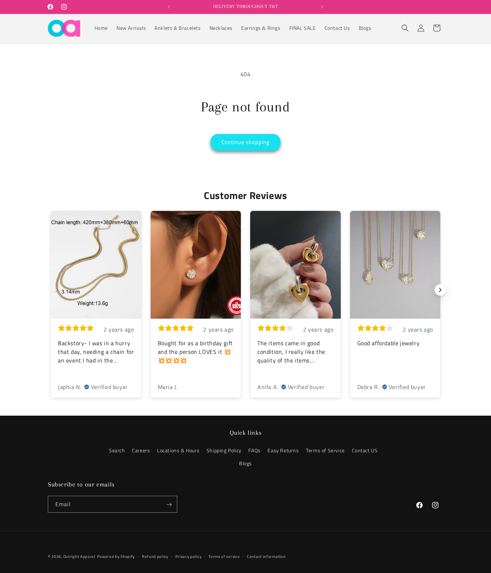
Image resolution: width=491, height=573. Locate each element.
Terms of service (224, 556)
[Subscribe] (169, 504)
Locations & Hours (178, 450)
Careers (141, 450)
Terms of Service (325, 450)
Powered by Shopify (116, 556)
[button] (405, 28)
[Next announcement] (322, 7)
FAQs (254, 450)
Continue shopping (245, 142)
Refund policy (155, 556)
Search (117, 450)
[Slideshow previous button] (50, 290)
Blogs (245, 463)
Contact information (266, 556)
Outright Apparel (79, 556)
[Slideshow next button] (440, 290)
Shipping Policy (224, 450)
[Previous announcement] (169, 7)
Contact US (365, 450)
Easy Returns (283, 450)
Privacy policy (188, 556)
